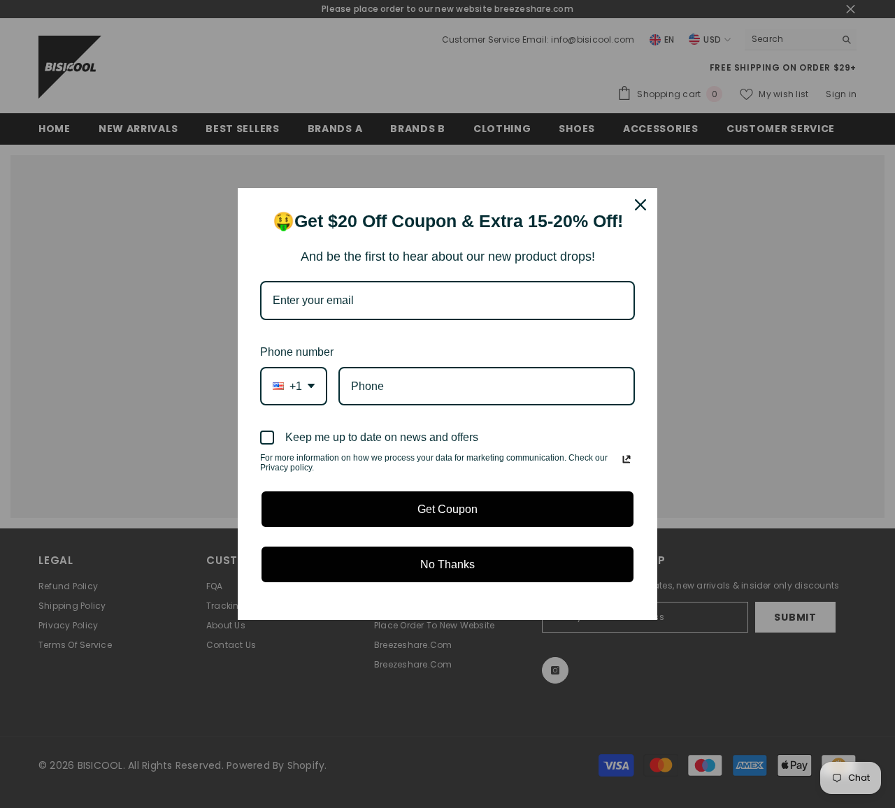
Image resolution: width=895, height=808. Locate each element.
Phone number (297, 352)
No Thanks (447, 564)
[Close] (640, 205)
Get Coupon (447, 509)
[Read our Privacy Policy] (626, 459)
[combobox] (293, 386)
